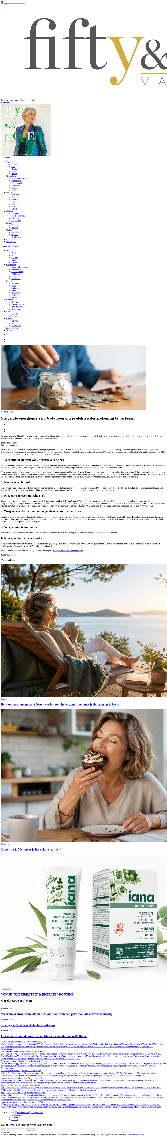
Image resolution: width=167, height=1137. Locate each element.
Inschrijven (31, 1130)
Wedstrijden (11, 242)
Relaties (14, 169)
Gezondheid (11, 176)
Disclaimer (15, 1117)
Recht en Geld (12, 239)
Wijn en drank (17, 218)
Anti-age (15, 195)
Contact (14, 1119)
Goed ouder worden (19, 178)
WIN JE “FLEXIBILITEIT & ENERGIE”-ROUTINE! (37, 994)
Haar (13, 197)
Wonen (14, 173)
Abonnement (16, 1115)
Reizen (9, 223)
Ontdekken (16, 237)
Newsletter (5, 157)
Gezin (13, 171)
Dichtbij (14, 225)
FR (2, 2)
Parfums (14, 206)
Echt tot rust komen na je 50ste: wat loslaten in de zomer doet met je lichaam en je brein (60, 704)
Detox (14, 188)
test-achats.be (52, 474)
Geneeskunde (17, 183)
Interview (15, 232)
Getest (14, 209)
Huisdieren (15, 190)
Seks (13, 166)
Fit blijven (15, 185)
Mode (13, 202)
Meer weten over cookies (133, 1135)
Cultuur (9, 230)
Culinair (9, 211)
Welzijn (9, 162)
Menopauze (16, 181)
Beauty (9, 192)
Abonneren (5, 102)
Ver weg (14, 227)
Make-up (15, 199)
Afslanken (15, 204)
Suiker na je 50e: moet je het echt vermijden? (31, 849)
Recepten (15, 213)
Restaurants (16, 220)
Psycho (14, 164)
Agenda (14, 234)
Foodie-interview (18, 216)
